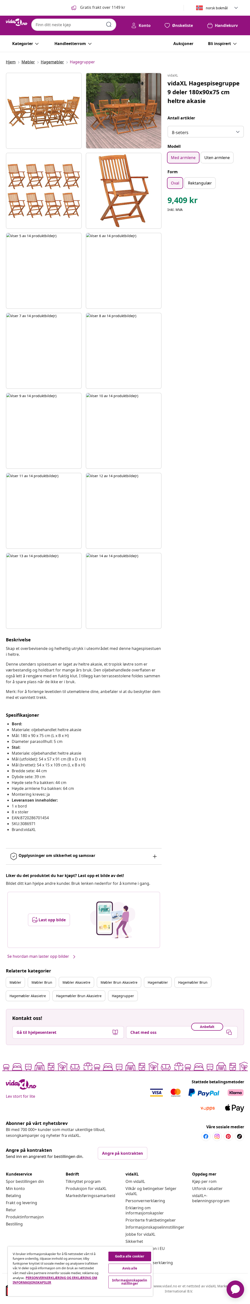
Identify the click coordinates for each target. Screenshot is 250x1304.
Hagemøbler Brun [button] (193, 982)
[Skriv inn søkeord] (109, 24)
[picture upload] (113, 920)
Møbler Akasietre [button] (76, 982)
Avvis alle (129, 1268)
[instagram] (217, 1136)
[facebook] (205, 1136)
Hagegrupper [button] (123, 995)
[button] (97, 7)
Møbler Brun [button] (41, 982)
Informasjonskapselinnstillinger (154, 1227)
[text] (182, 201)
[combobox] (73, 25)
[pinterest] (228, 1136)
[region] (80, 1271)
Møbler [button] (15, 982)
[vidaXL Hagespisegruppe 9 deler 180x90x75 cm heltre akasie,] (43, 110)
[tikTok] (239, 1136)
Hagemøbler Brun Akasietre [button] (79, 995)
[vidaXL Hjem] (16, 22)
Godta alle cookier (129, 1256)
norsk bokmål (217, 8)
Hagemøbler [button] (158, 982)
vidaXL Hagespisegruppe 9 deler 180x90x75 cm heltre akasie (203, 92)
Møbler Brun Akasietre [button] (119, 982)
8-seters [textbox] (180, 132)
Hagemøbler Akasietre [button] (28, 995)
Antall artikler (181, 118)
